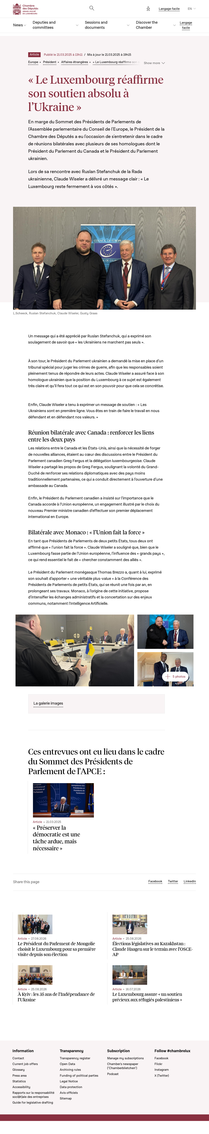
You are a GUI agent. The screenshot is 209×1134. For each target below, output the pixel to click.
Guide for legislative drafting (32, 1103)
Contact (18, 1058)
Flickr (158, 1064)
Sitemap (66, 1098)
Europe (33, 62)
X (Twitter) (162, 1076)
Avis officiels (69, 1093)
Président (49, 62)
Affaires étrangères (74, 62)
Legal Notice (69, 1081)
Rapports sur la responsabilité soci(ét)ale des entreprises (33, 1095)
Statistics (19, 1081)
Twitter (173, 881)
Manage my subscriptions (125, 1058)
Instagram (162, 1070)
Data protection (71, 1087)
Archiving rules (70, 1070)
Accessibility (21, 1087)
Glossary (18, 1070)
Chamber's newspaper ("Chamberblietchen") (122, 1066)
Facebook (155, 881)
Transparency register (75, 1058)
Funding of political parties (79, 1076)
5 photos (179, 677)
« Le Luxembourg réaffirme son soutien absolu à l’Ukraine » (135, 62)
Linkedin (190, 881)
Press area (19, 1076)
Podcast (113, 1074)
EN (190, 9)
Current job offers (25, 1064)
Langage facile (169, 9)
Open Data (67, 1064)
